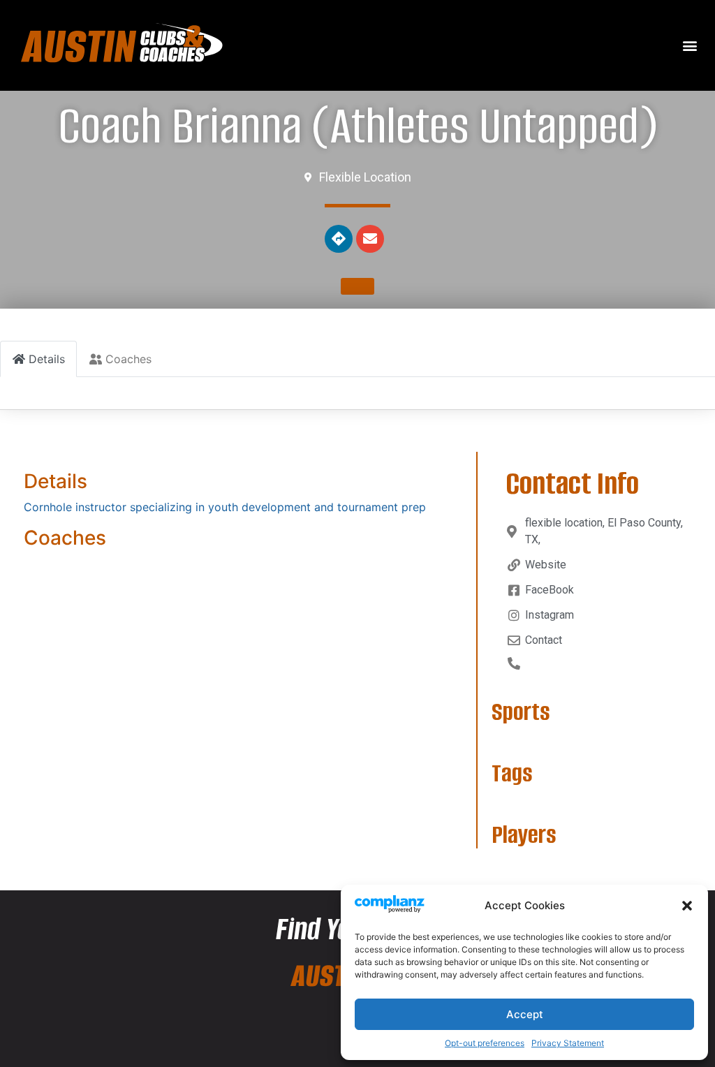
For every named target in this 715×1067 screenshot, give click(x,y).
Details (55, 481)
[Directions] (339, 239)
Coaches (65, 538)
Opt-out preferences (484, 1043)
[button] (687, 906)
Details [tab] (47, 359)
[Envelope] (370, 239)
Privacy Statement (567, 1043)
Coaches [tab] (128, 359)
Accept (524, 1014)
